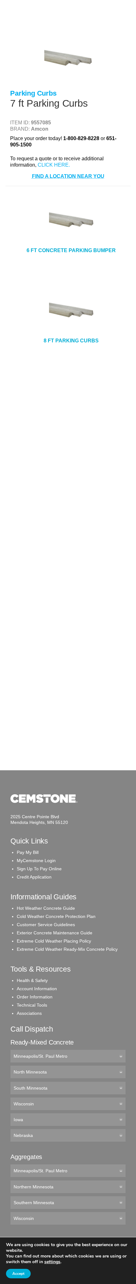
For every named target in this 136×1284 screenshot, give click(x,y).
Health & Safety (32, 980)
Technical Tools (32, 1005)
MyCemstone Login (36, 860)
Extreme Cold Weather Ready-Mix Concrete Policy (67, 949)
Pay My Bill (28, 852)
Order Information (35, 996)
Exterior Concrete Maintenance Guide (54, 932)
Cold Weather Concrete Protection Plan (56, 916)
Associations (29, 1013)
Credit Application (34, 876)
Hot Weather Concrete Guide (46, 908)
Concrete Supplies (32, 24)
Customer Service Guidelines (46, 924)
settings (52, 1262)
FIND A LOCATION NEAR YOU (68, 176)
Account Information (37, 988)
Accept (18, 1273)
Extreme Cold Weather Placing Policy (54, 941)
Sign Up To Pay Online (39, 868)
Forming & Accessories (37, 86)
